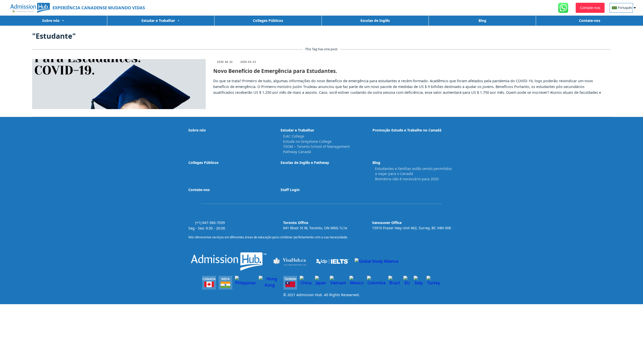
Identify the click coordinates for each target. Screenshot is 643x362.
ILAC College (293, 136)
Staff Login (290, 189)
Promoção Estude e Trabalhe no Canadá (406, 130)
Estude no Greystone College (307, 141)
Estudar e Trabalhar (158, 20)
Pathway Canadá (297, 151)
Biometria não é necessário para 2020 (407, 178)
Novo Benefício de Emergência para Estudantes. (275, 70)
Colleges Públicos (268, 20)
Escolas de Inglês (375, 20)
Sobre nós (51, 20)
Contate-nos (589, 20)
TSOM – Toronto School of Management (316, 146)
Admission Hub (309, 294)
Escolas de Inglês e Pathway (305, 162)
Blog (482, 20)
